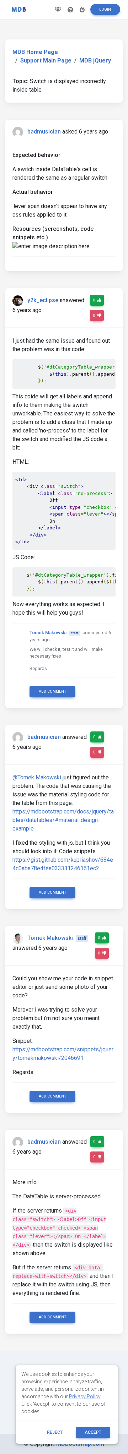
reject (55, 1432)
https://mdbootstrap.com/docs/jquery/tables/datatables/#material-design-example (63, 820)
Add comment (52, 691)
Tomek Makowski (48, 632)
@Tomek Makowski (36, 777)
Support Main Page (45, 60)
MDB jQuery (95, 60)
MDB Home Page (35, 52)
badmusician (44, 131)
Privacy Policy (84, 1396)
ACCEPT (93, 1432)
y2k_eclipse (42, 300)
